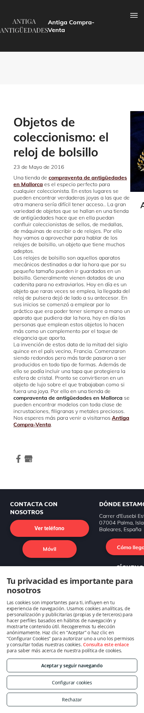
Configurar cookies (72, 682)
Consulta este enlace (106, 644)
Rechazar (72, 699)
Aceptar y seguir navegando (71, 665)
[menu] (134, 15)
